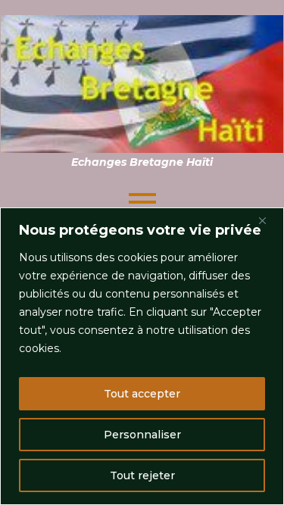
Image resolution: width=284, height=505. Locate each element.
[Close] (268, 220)
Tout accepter (142, 394)
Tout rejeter (142, 475)
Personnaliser (142, 434)
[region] (142, 356)
